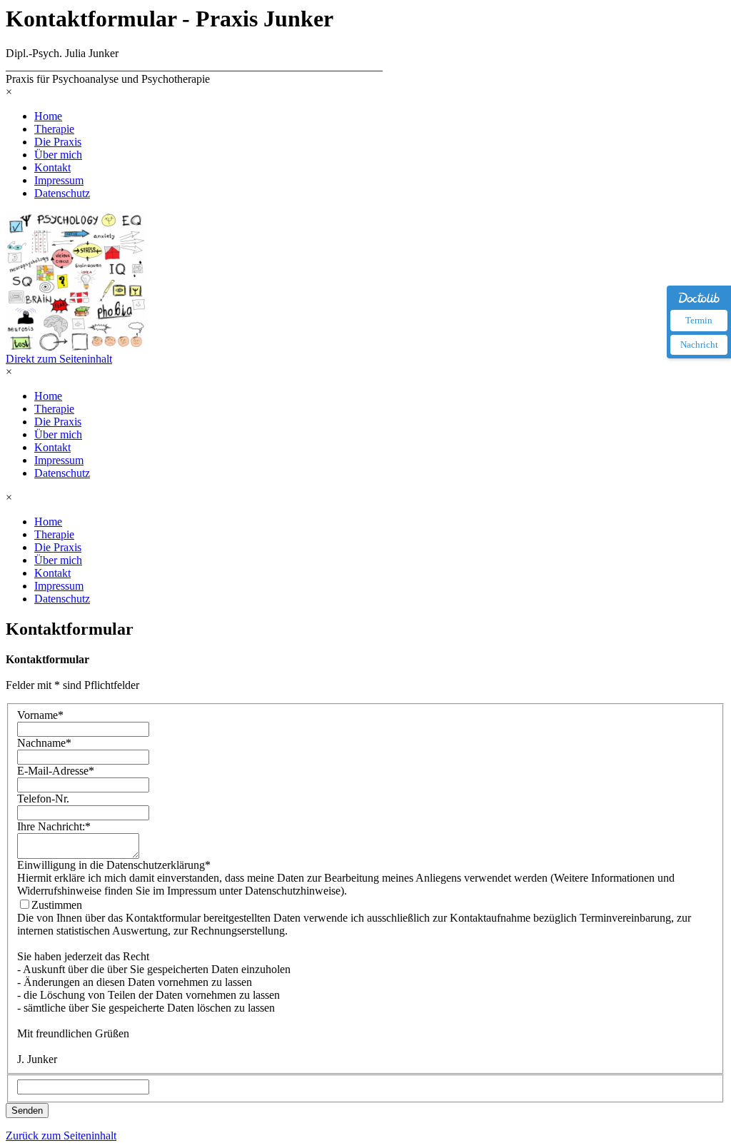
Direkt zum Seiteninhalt (59, 359)
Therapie (54, 129)
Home (48, 116)
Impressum (59, 180)
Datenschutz (62, 193)
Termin (698, 320)
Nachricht (699, 344)
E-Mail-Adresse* (55, 771)
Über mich (58, 154)
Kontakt (52, 167)
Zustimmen (56, 905)
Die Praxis (57, 142)
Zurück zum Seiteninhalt (61, 1135)
